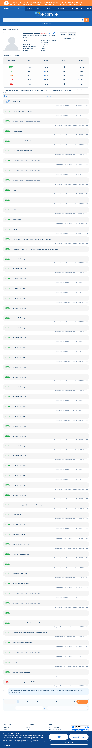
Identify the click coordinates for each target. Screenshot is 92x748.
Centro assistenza (53, 727)
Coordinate (72, 34)
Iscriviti (6, 8)
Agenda (28, 729)
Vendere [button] (38, 8)
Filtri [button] (79, 91)
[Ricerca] (86, 20)
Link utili (63, 34)
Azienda (5, 729)
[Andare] (44, 708)
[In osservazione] (78, 8)
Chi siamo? (6, 727)
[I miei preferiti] (74, 8)
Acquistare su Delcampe (55, 729)
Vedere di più (7, 745)
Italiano (88, 8)
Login (18, 8)
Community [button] (47, 8)
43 (74, 702)
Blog (27, 727)
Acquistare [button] (30, 8)
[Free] (51, 33)
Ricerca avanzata (46, 23)
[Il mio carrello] (83, 8)
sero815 (75, 105)
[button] (82, 20)
